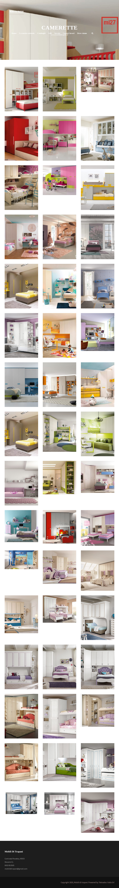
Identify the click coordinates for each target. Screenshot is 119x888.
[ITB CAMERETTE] (59, 608)
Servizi (57, 33)
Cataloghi (41, 33)
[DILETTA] (97, 79)
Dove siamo (82, 33)
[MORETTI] (59, 477)
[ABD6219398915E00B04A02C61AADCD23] (97, 138)
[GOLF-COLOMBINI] (97, 476)
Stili (50, 33)
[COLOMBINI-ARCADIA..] (21, 614)
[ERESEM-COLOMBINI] (97, 332)
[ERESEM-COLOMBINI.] (97, 527)
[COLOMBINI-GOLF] (97, 187)
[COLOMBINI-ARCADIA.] (97, 570)
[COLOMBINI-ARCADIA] (97, 286)
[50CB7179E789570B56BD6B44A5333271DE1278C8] (59, 180)
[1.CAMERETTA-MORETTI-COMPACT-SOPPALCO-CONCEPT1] (21, 89)
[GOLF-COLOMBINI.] (21, 526)
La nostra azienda (27, 33)
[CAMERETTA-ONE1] (59, 138)
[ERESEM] (21, 559)
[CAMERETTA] (21, 138)
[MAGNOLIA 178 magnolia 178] (21, 187)
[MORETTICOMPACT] (21, 236)
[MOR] (59, 89)
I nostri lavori (68, 33)
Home (14, 33)
